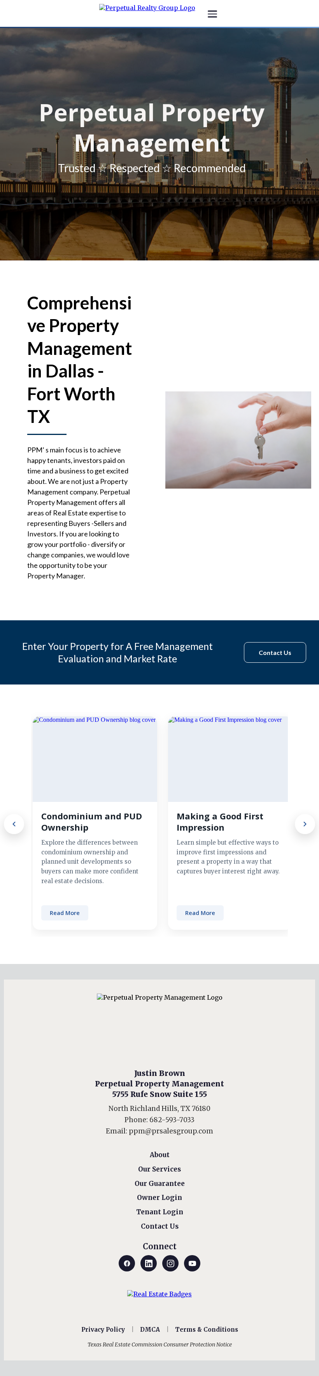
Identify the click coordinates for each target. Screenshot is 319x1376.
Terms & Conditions (206, 1329)
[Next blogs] (305, 824)
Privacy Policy (103, 1329)
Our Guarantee (160, 1183)
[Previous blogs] (14, 824)
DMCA (150, 1329)
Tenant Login (159, 1212)
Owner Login (159, 1197)
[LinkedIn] (148, 1263)
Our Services (159, 1169)
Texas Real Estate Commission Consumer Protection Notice (160, 1344)
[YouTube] (192, 1263)
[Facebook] (127, 1263)
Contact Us (160, 1226)
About (160, 1155)
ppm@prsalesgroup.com (171, 1131)
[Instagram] (170, 1263)
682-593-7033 (172, 1120)
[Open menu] (212, 14)
